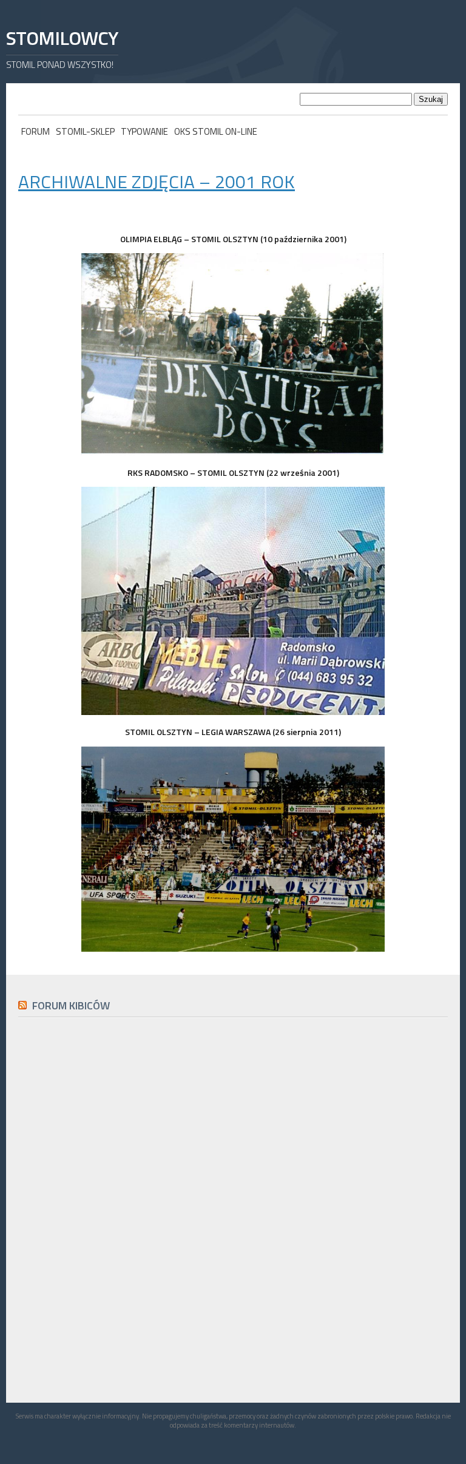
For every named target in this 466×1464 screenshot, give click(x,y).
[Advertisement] (109, 1299)
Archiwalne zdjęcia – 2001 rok (156, 181)
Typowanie (144, 131)
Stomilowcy (62, 38)
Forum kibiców (71, 1005)
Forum (35, 131)
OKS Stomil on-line (215, 131)
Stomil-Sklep (85, 131)
